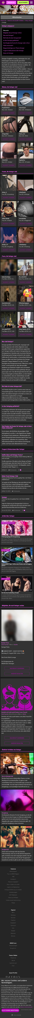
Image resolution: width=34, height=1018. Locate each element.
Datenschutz (16, 887)
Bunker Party (5, 642)
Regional (13, 910)
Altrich (24, 714)
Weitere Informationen (26, 1007)
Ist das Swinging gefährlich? (11, 40)
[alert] (17, 998)
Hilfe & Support (13, 871)
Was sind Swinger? (8, 35)
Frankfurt (13, 920)
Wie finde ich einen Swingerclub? (12, 38)
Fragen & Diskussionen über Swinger (13, 50)
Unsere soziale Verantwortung (13, 900)
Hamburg (13, 915)
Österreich (13, 933)
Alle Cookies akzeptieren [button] (10, 1010)
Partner (11, 955)
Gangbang (5, 813)
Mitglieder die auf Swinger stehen (12, 33)
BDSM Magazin (15, 874)
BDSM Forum (13, 943)
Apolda (16, 644)
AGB (13, 876)
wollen (17, 884)
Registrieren (23, 2)
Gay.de (13, 960)
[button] (17, 1015)
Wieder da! (11, 2)
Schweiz (13, 936)
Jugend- (9, 887)
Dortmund (13, 925)
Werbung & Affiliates (13, 897)
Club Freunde (4, 644)
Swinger (4, 497)
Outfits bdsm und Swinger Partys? (12, 455)
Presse (13, 902)
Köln (13, 928)
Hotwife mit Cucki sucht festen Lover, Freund (14, 712)
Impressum (13, 879)
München (13, 917)
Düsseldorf (13, 923)
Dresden (13, 930)
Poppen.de (13, 957)
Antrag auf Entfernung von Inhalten (13, 889)
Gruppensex (5, 849)
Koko (13, 965)
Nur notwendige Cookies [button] (26, 1009)
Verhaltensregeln (13, 892)
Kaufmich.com (13, 963)
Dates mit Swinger (8, 53)
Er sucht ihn (13, 948)
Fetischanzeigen (13, 945)
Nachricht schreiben (8, 113)
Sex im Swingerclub (7, 776)
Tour (8, 874)
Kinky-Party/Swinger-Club (10, 476)
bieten (12, 884)
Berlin (13, 912)
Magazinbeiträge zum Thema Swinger (13, 48)
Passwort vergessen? (13, 881)
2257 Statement (13, 895)
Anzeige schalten (17, 673)
